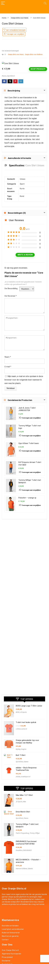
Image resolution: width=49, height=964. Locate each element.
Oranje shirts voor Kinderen (33, 54)
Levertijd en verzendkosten (13, 929)
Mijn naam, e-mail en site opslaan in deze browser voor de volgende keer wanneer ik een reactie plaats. (24, 379)
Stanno (26, 762)
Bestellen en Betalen (10, 926)
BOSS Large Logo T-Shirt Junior (29, 706)
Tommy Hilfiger (35, 833)
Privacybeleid (7, 957)
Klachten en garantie (10, 936)
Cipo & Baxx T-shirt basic (28, 443)
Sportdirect (11, 76)
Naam (8, 357)
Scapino (23, 749)
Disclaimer (6, 961)
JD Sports (23, 712)
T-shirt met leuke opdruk (26, 722)
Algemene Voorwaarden (11, 954)
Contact (5, 940)
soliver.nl (24, 729)
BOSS (17, 712)
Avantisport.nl (25, 776)
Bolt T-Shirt (20, 755)
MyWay (18, 749)
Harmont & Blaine (21, 869)
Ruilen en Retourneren (11, 933)
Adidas (18, 776)
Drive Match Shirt (23, 812)
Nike (24, 802)
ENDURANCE (27, 850)
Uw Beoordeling (11, 288)
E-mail (8, 367)
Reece (4, 76)
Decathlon (19, 850)
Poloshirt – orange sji (27, 498)
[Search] (45, 3)
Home (4, 18)
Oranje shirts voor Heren (19, 18)
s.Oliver (18, 729)
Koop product (38, 69)
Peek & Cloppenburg (22, 833)
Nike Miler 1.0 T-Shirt (24, 795)
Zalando (30, 869)
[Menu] (3, 3)
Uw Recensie (11, 296)
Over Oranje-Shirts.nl (10, 950)
